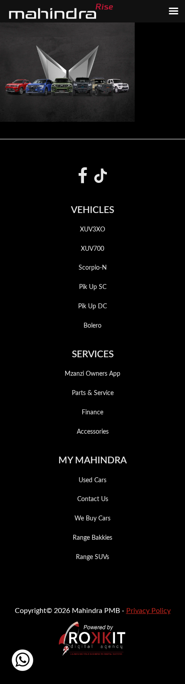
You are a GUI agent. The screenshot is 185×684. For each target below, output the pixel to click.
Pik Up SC (92, 287)
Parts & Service (93, 393)
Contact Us (92, 499)
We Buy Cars (92, 518)
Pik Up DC (92, 306)
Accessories (93, 432)
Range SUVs (92, 557)
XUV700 (92, 249)
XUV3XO (92, 230)
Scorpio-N (93, 268)
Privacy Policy (148, 610)
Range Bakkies (92, 538)
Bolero (92, 326)
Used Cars (92, 480)
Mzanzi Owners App (92, 374)
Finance (92, 412)
